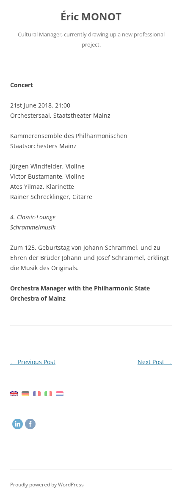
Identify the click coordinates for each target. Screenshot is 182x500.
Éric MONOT (91, 16)
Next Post (155, 362)
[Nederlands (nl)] (59, 393)
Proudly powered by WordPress (47, 484)
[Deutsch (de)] (25, 393)
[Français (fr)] (37, 393)
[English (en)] (14, 393)
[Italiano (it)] (48, 393)
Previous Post (32, 362)
